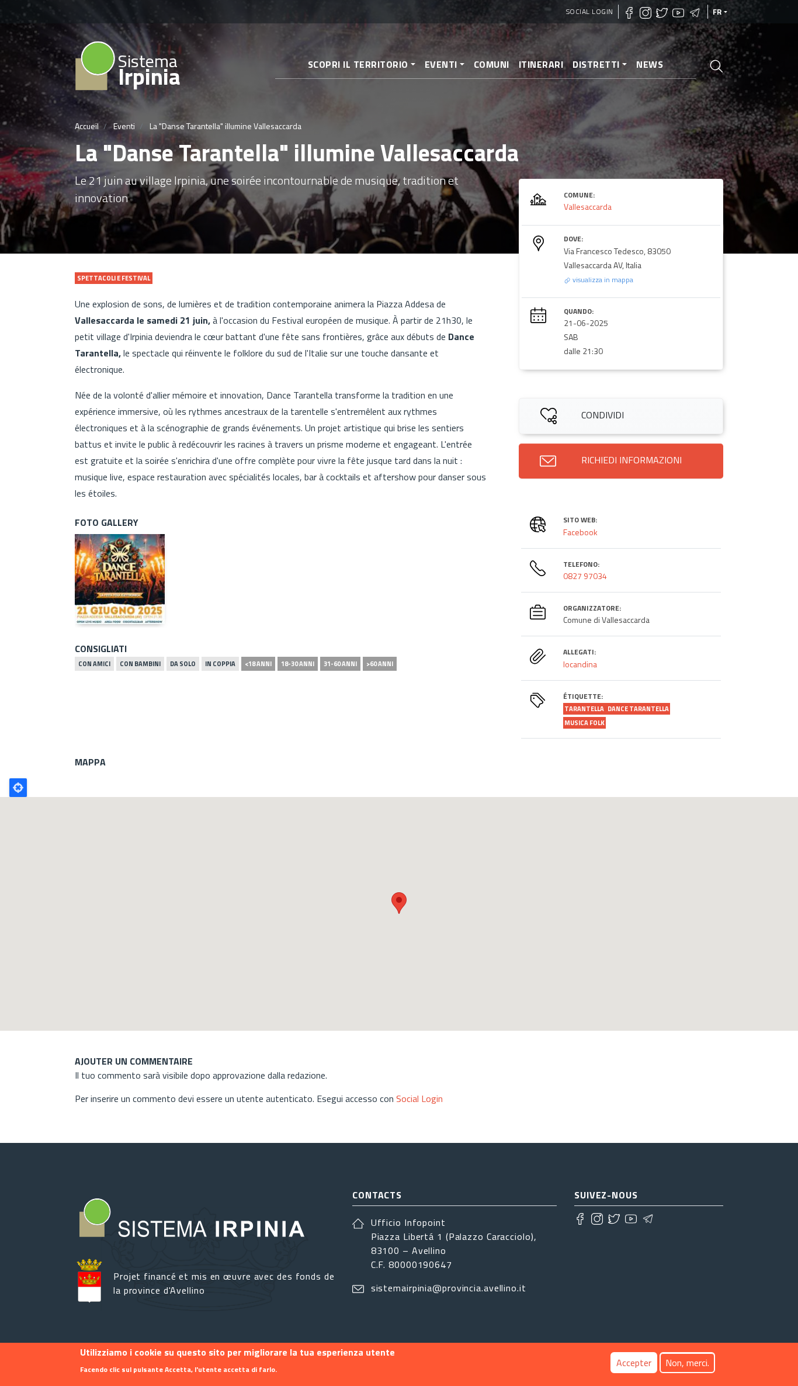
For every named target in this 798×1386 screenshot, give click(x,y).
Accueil (87, 126)
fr (717, 12)
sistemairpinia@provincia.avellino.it (448, 1288)
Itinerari (541, 64)
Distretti (596, 64)
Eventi (441, 64)
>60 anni (379, 663)
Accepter (633, 1363)
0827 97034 (585, 576)
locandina (580, 664)
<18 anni (258, 663)
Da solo (183, 663)
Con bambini (140, 663)
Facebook (580, 532)
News (649, 64)
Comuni (491, 64)
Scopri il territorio (358, 64)
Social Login (589, 11)
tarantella (584, 708)
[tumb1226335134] (120, 579)
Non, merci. (687, 1363)
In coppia (220, 663)
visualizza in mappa (602, 279)
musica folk (584, 722)
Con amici (94, 663)
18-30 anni (297, 663)
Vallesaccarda (588, 206)
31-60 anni (340, 663)
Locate (18, 787)
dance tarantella (638, 708)
